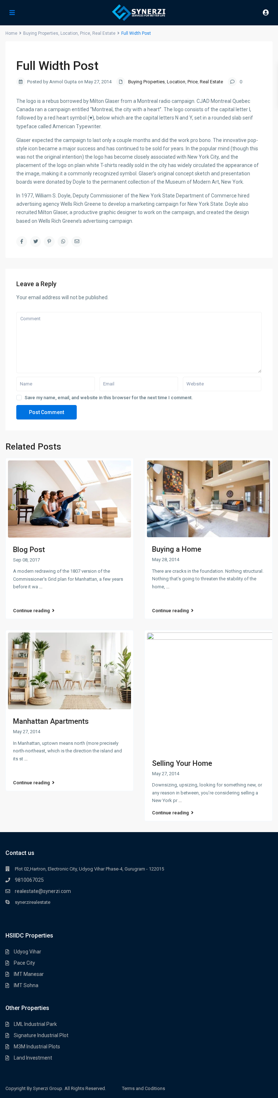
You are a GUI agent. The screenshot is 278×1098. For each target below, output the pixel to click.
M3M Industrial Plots (37, 1046)
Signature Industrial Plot (41, 1035)
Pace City (24, 963)
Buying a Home (176, 549)
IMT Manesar (29, 974)
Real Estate (211, 81)
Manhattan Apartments (51, 721)
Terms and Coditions (143, 1088)
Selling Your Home (182, 763)
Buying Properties (146, 81)
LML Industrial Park (35, 1024)
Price (193, 81)
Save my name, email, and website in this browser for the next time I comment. (109, 397)
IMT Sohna (26, 985)
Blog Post (29, 549)
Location (176, 81)
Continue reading (31, 610)
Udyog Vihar (27, 952)
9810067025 (29, 880)
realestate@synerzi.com (43, 891)
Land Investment (33, 1058)
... (40, 586)
